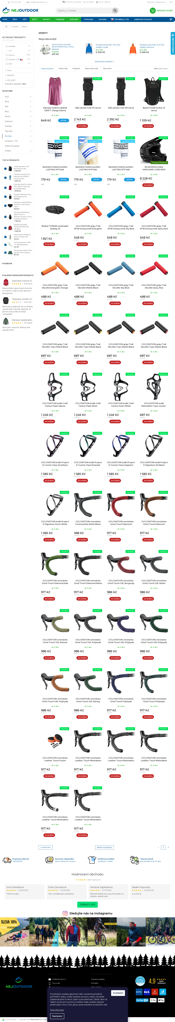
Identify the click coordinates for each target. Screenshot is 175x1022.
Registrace (160, 2)
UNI (42, 184)
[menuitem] (15, 19)
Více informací (57, 1010)
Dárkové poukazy (12, 146)
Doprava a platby (73, 2)
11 (168, 847)
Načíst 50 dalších (104, 847)
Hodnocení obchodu (87, 874)
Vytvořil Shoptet (10, 1019)
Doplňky (8, 126)
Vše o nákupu (105, 2)
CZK (171, 2)
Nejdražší (76, 68)
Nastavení (57, 1016)
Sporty (7, 116)
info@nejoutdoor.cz (59, 979)
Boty (7, 111)
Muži (7, 97)
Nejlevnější (63, 68)
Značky (8, 151)
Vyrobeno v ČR (19, 59)
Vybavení (9, 121)
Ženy (7, 101)
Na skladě (19, 46)
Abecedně (107, 68)
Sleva (19, 64)
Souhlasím (118, 993)
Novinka (19, 55)
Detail (63, 120)
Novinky (8, 136)
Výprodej (8, 131)
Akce (19, 50)
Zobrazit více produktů (103, 61)
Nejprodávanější (91, 68)
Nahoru (47, 847)
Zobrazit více (87, 904)
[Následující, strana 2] (163, 847)
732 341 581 (56, 983)
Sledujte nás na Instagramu (91, 913)
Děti (6, 106)
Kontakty (90, 2)
